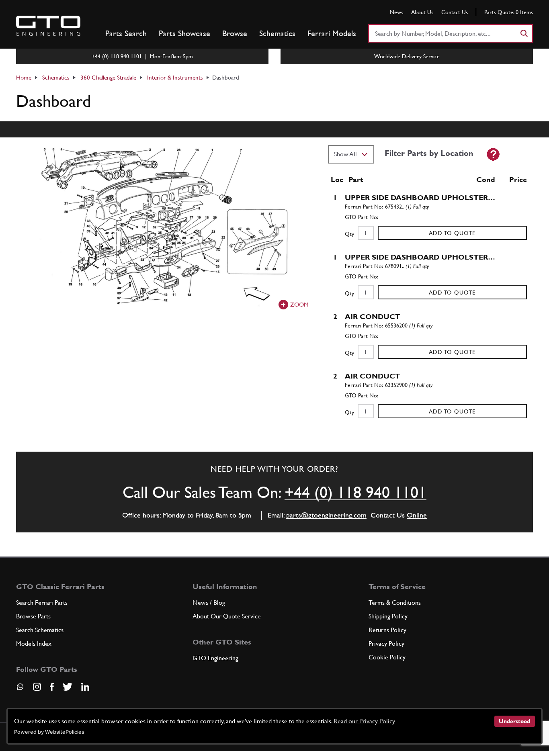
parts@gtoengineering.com (326, 515)
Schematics (277, 33)
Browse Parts (33, 616)
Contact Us (454, 12)
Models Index (33, 643)
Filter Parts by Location (429, 153)
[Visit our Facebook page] (52, 687)
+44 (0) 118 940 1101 (355, 492)
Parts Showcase (184, 33)
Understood (514, 721)
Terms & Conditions (395, 602)
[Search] (523, 33)
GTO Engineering (215, 658)
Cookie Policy (387, 657)
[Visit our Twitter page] (67, 687)
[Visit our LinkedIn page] (85, 687)
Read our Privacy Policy (364, 721)
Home (23, 77)
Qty (349, 234)
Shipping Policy (388, 616)
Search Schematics (40, 630)
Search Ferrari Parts (42, 602)
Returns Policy (387, 630)
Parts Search (126, 33)
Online (417, 515)
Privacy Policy (386, 643)
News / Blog (209, 602)
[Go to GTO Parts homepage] (48, 25)
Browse (234, 33)
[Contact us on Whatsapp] (20, 689)
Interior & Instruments (175, 77)
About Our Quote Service (227, 616)
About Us (422, 12)
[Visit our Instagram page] (37, 687)
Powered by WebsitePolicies (49, 732)
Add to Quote (452, 233)
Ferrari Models (331, 33)
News (396, 12)
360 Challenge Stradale (108, 77)
